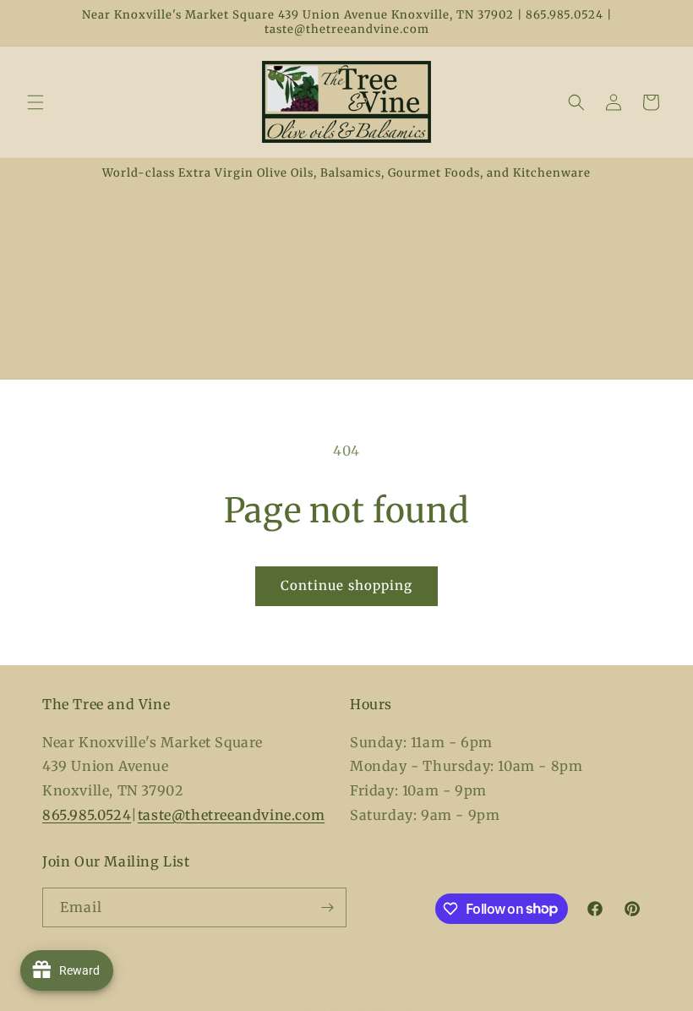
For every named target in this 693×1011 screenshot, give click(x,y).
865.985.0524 (86, 814)
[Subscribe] (327, 907)
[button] (35, 102)
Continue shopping (346, 585)
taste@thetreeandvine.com (231, 814)
